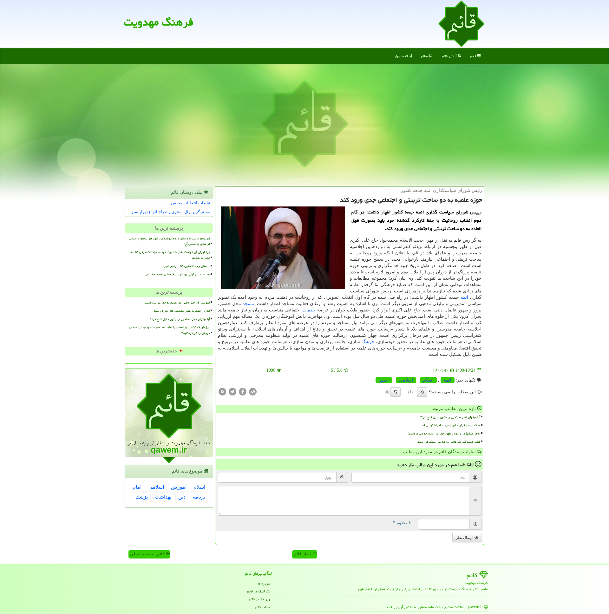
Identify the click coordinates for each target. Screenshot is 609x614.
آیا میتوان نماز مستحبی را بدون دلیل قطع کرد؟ (450, 417)
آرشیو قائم (450, 56)
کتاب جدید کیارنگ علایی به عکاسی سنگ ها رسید (448, 442)
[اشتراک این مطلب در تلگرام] (252, 391)
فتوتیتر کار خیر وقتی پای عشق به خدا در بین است (177, 302)
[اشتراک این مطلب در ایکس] (232, 391)
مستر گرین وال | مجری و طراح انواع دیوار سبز (170, 211)
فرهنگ (368, 341)
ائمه (464, 297)
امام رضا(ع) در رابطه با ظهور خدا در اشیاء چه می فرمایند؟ (444, 433)
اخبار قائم (303, 554)
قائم (473, 56)
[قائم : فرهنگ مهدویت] (461, 23)
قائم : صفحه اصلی (148, 554)
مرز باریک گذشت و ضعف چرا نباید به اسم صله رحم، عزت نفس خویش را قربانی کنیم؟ (169, 330)
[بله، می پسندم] (422, 392)
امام (137, 487)
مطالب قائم (262, 607)
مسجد (248, 303)
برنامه (199, 497)
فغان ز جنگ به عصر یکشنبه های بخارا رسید (182, 311)
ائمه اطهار (402, 56)
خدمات (308, 310)
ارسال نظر (465, 537)
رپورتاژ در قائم (259, 599)
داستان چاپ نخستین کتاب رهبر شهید (186, 266)
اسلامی (406, 380)
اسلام (425, 56)
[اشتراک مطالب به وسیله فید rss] (222, 391)
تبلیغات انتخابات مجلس (190, 202)
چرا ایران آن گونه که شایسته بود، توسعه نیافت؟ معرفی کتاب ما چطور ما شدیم (170, 255)
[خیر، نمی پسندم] (395, 392)
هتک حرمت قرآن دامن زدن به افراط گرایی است (449, 425)
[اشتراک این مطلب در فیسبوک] (242, 391)
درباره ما (264, 583)
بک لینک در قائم (258, 591)
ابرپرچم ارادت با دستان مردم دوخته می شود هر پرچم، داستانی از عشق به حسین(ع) (169, 241)
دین (182, 497)
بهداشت (163, 497)
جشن (384, 380)
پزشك (141, 497)
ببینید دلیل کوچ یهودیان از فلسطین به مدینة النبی (177, 274)
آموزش (179, 487)
